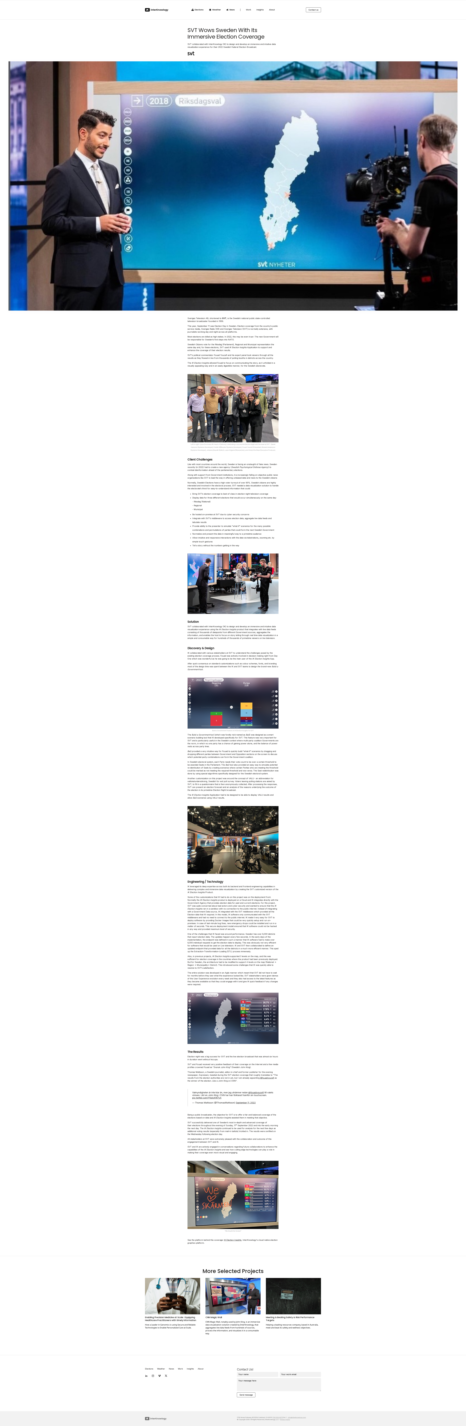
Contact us (313, 10)
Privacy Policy (285, 1419)
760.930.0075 (278, 1417)
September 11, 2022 (246, 1102)
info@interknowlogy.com (297, 1417)
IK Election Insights (232, 1240)
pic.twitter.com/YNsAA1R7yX (206, 1098)
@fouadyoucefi (267, 1078)
